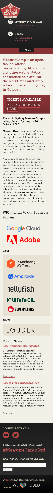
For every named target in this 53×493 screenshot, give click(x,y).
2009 (26, 40)
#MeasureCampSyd (24, 450)
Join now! (7, 469)
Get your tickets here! (23, 107)
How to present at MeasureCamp (21, 345)
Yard (8, 480)
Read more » (9, 376)
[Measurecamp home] (10, 17)
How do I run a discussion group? (21, 382)
